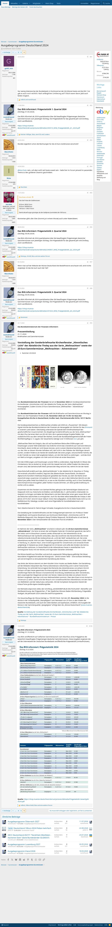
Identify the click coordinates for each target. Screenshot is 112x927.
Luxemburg (100, 148)
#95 (91, 193)
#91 (91, 57)
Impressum (100, 97)
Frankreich (100, 134)
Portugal (99, 158)
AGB (74, 925)
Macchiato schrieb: (25, 197)
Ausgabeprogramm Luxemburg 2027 (24, 844)
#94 (91, 166)
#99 (91, 323)
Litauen (99, 145)
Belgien (99, 126)
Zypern (99, 170)
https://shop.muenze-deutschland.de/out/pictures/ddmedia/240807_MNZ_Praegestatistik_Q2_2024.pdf (49, 248)
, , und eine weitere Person (35, 256)
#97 (91, 262)
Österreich (100, 155)
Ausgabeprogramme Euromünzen (34, 824)
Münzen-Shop (101, 95)
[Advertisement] (56, 25)
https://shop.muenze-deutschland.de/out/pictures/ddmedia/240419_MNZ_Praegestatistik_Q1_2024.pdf (49, 127)
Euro (75, 439)
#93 (91, 140)
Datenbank (100, 101)
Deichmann (84, 837)
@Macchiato (22, 170)
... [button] (15, 52)
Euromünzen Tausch (28, 830)
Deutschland (101, 124)
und (28, 100)
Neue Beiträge (5, 7)
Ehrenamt (88, 427)
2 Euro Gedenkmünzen (31, 840)
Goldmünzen (101, 118)
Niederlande (101, 153)
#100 (90, 626)
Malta (99, 150)
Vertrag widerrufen (65, 925)
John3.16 (10, 830)
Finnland (99, 132)
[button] (19, 3)
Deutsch (6, 925)
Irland (99, 138)
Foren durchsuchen (35, 7)
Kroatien (99, 142)
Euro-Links (100, 120)
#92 (91, 105)
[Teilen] (87, 57)
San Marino (100, 160)
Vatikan (99, 168)
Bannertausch (101, 91)
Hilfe (105, 925)
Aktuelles (14, 3)
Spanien (99, 165)
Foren (5, 3)
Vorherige (7, 52)
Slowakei (99, 162)
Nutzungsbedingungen (85, 925)
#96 (91, 227)
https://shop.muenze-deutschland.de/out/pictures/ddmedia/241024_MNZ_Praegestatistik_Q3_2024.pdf (49, 309)
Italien (99, 140)
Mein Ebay (49, 3)
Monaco (99, 152)
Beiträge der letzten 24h (20, 7)
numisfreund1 (11, 135)
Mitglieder (37, 3)
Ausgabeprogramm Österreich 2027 (23, 821)
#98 (91, 288)
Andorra (99, 122)
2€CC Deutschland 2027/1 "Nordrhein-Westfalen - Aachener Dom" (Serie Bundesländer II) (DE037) (29, 836)
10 (24, 52)
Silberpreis (100, 65)
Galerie (25, 3)
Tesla (58, 3)
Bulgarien (100, 128)
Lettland (99, 144)
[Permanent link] (79, 349)
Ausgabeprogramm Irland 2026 (21, 851)
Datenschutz (101, 99)
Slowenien (100, 163)
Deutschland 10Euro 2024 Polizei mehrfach (32, 828)
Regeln (99, 93)
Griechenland (101, 136)
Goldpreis (100, 59)
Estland (99, 130)
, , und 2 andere (35, 134)
